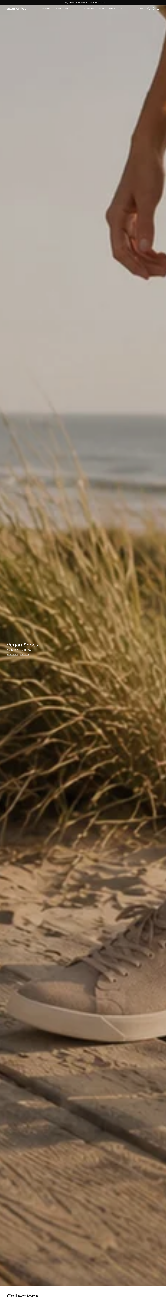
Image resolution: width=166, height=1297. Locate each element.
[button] (46, 8)
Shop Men (24, 654)
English (140, 8)
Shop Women (12, 654)
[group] (83, 2)
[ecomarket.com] (16, 8)
